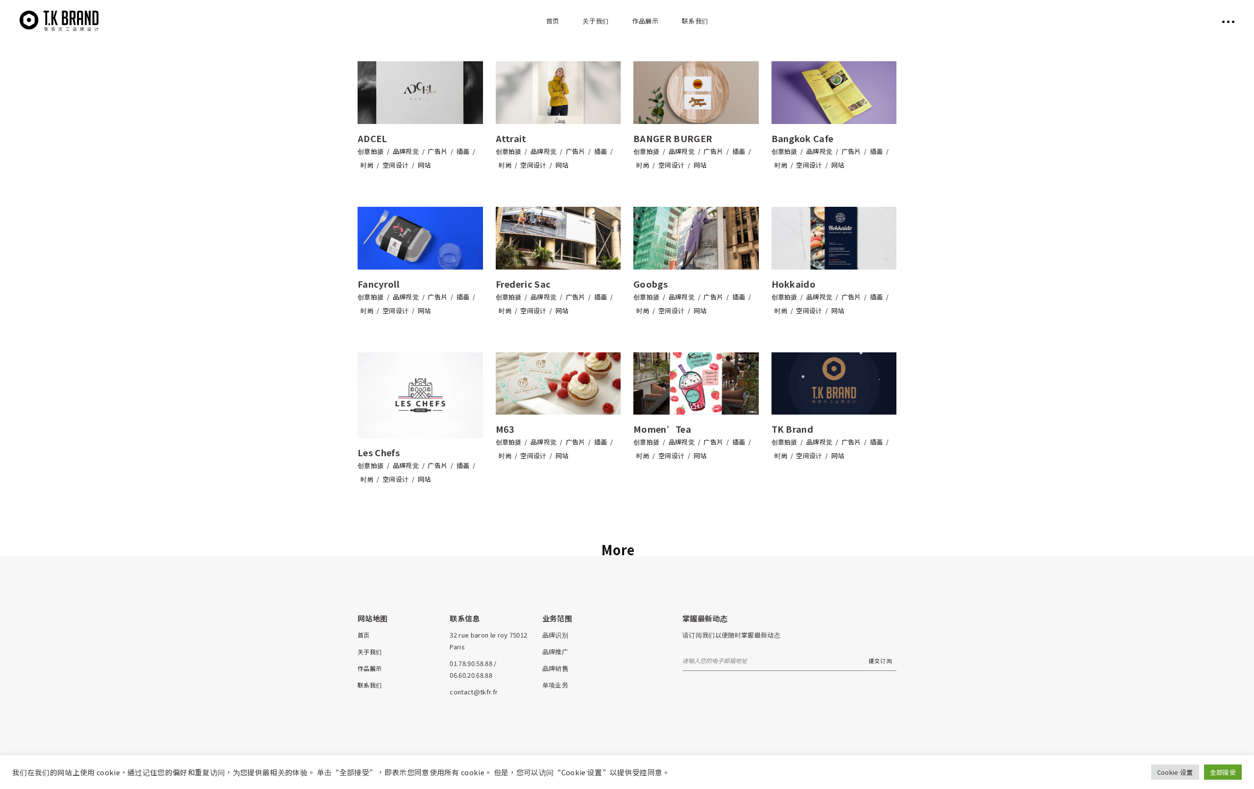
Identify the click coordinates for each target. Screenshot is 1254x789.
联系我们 (370, 685)
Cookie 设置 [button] (1175, 772)
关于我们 (370, 651)
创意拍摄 (371, 151)
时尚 (367, 165)
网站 (424, 165)
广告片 (437, 151)
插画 (463, 151)
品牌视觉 (406, 151)
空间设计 (396, 165)
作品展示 (370, 668)
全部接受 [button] (1223, 772)
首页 (364, 635)
